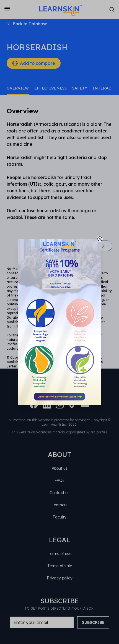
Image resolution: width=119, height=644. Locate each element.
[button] (59, 322)
